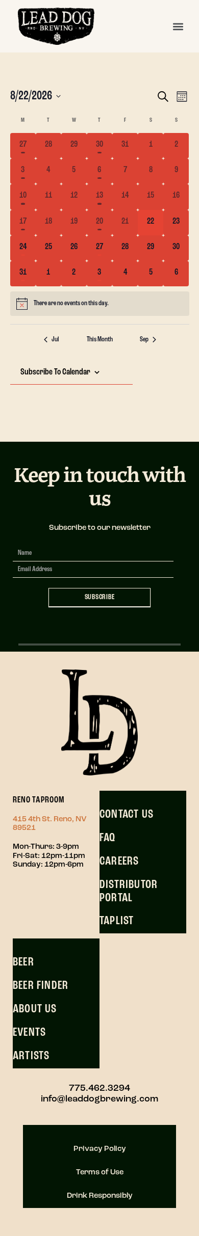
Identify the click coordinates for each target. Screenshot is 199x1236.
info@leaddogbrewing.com (99, 1099)
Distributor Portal (129, 891)
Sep (144, 339)
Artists (31, 1056)
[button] (177, 26)
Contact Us (127, 815)
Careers (119, 861)
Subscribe (100, 597)
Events (29, 1033)
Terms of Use (99, 1172)
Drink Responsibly (100, 1196)
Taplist (117, 921)
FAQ (108, 838)
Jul (55, 339)
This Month (100, 339)
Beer (23, 962)
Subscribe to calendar (55, 372)
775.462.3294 (99, 1088)
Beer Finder (40, 986)
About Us (35, 1009)
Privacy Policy (99, 1149)
